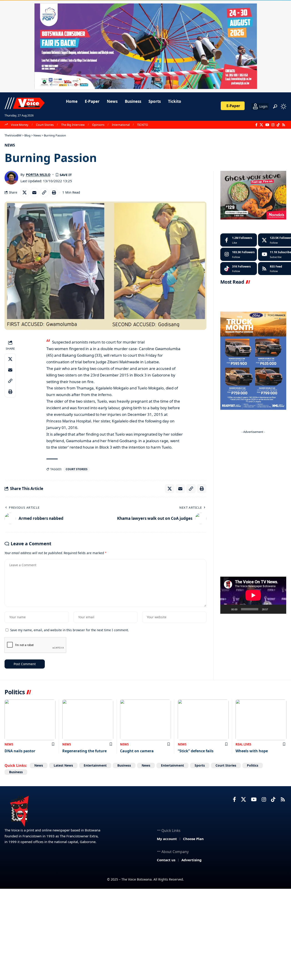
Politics (252, 765)
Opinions (98, 125)
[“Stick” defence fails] (203, 719)
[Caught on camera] (145, 719)
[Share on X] (24, 192)
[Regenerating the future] (87, 719)
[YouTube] (267, 124)
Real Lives (243, 744)
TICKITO (142, 125)
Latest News (63, 765)
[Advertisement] (253, 504)
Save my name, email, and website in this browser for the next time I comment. (69, 630)
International (121, 125)
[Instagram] (273, 124)
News (10, 145)
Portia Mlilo (38, 174)
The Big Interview (73, 125)
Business (124, 765)
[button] (275, 106)
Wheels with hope (252, 750)
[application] (253, 595)
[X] (261, 124)
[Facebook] (256, 124)
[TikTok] (278, 124)
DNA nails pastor (20, 750)
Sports (200, 765)
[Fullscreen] (280, 609)
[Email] (34, 192)
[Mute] (273, 609)
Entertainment (95, 765)
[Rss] (283, 124)
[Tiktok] (238, 268)
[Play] (226, 609)
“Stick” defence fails (195, 750)
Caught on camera (137, 750)
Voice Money (19, 125)
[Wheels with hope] (261, 719)
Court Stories (45, 125)
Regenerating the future (84, 750)
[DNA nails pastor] (30, 719)
